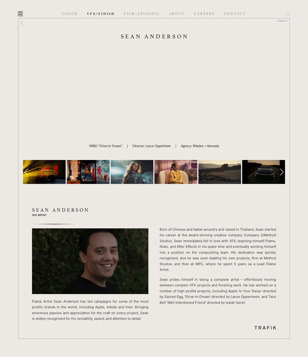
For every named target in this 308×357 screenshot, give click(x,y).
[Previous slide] (26, 172)
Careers (204, 14)
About (177, 14)
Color (70, 14)
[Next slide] (281, 172)
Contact (235, 14)
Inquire (282, 21)
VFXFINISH (101, 14)
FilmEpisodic (142, 14)
